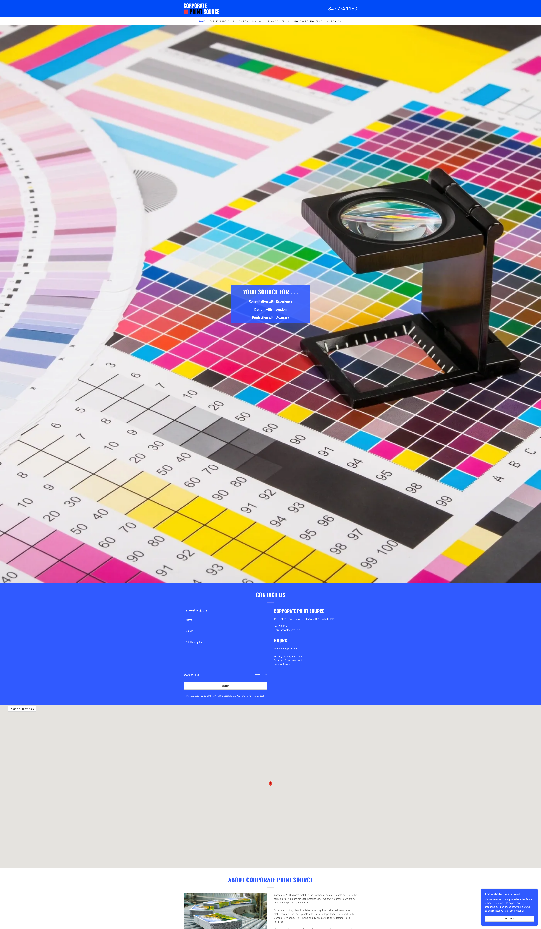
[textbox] (225, 619)
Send (225, 685)
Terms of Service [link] (253, 696)
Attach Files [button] (192, 674)
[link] (201, 8)
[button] (185, 674)
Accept (509, 918)
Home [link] (202, 21)
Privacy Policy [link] (235, 696)
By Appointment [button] (289, 648)
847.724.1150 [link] (342, 8)
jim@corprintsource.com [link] (287, 630)
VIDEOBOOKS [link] (335, 21)
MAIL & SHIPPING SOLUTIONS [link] (270, 21)
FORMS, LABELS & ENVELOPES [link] (229, 21)
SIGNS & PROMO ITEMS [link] (308, 21)
